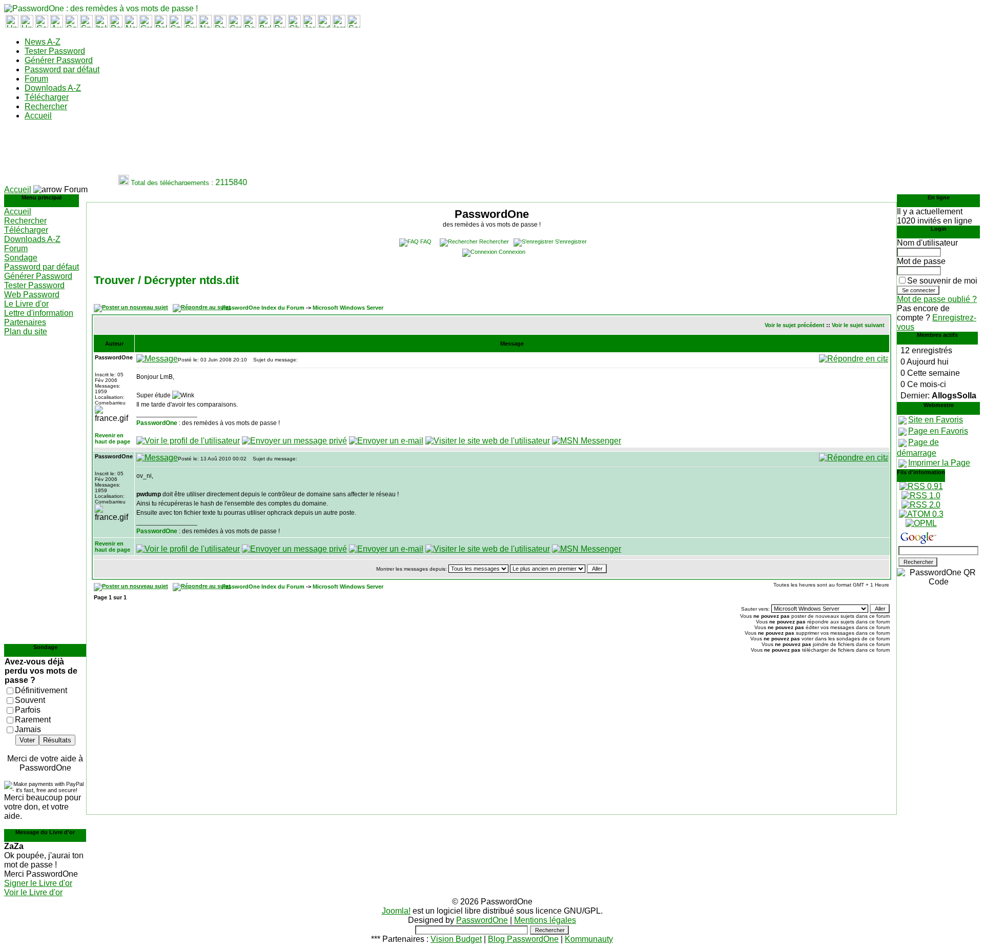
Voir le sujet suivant (858, 325)
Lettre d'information (38, 313)
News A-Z (42, 41)
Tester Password (55, 51)
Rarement (33, 719)
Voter (27, 740)
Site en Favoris (935, 419)
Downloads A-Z (53, 88)
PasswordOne (156, 423)
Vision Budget (456, 939)
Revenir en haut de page (112, 438)
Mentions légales (545, 920)
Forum (36, 78)
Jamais (28, 729)
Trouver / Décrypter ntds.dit (166, 280)
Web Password (31, 294)
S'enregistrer (571, 241)
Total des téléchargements (165, 183)
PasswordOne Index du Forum (263, 308)
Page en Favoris (938, 431)
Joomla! (396, 910)
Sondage (20, 257)
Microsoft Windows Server (348, 308)
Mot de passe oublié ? (937, 299)
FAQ (426, 241)
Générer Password (59, 60)
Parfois (27, 709)
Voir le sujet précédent (795, 325)
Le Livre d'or (26, 303)
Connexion (512, 252)
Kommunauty (589, 939)
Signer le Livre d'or (38, 883)
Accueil (38, 115)
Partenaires (25, 322)
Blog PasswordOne (523, 939)
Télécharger (47, 97)
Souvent (30, 700)
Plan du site (25, 331)
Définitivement (41, 690)
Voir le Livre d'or (33, 892)
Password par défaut (62, 69)
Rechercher (46, 106)
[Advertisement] (190, 152)
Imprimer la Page (939, 462)
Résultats (57, 740)
